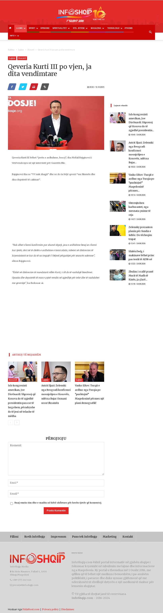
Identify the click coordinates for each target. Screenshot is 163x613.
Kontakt (127, 536)
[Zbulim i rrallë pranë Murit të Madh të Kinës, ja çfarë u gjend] (118, 274)
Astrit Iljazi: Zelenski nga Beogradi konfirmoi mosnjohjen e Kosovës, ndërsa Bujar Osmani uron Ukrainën (56, 394)
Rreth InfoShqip (34, 536)
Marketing (110, 536)
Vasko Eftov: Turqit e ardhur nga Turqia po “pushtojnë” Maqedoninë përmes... (141, 182)
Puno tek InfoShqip (84, 536)
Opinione (44, 28)
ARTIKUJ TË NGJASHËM (26, 354)
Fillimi (14, 536)
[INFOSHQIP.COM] (81, 15)
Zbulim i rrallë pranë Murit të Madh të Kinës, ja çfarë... (141, 275)
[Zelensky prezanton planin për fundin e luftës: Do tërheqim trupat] (118, 230)
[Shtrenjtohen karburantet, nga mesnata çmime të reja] (118, 206)
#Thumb (129, 28)
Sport (32, 28)
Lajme (19, 28)
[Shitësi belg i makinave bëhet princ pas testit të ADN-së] (118, 254)
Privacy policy (50, 609)
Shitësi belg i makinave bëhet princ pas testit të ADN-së (141, 255)
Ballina (11, 50)
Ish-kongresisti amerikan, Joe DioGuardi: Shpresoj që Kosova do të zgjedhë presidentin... (141, 122)
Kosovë (31, 50)
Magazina (96, 28)
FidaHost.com (30, 609)
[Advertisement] (56, 214)
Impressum (58, 536)
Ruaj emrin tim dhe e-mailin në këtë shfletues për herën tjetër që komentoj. (58, 502)
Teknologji (113, 28)
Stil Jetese (79, 28)
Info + (13, 36)
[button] (150, 32)
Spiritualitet (59, 28)
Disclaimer (67, 609)
